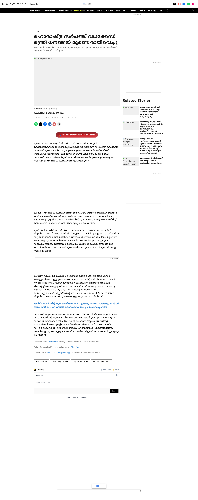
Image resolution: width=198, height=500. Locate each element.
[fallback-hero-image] (131, 110)
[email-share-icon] (54, 125)
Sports (99, 10)
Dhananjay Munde (60, 361)
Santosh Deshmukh (101, 361)
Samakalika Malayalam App (58, 352)
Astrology (152, 10)
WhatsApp (75, 347)
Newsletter (53, 342)
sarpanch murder (80, 361)
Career (133, 10)
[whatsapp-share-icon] (36, 125)
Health (142, 10)
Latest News (34, 10)
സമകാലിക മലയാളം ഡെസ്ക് (49, 113)
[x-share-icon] (40, 125)
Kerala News (50, 10)
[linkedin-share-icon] (50, 125)
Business (109, 10)
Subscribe (34, 4)
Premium (78, 10)
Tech (125, 10)
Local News (64, 10)
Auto (118, 10)
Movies (90, 10)
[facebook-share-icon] (45, 125)
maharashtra (41, 361)
